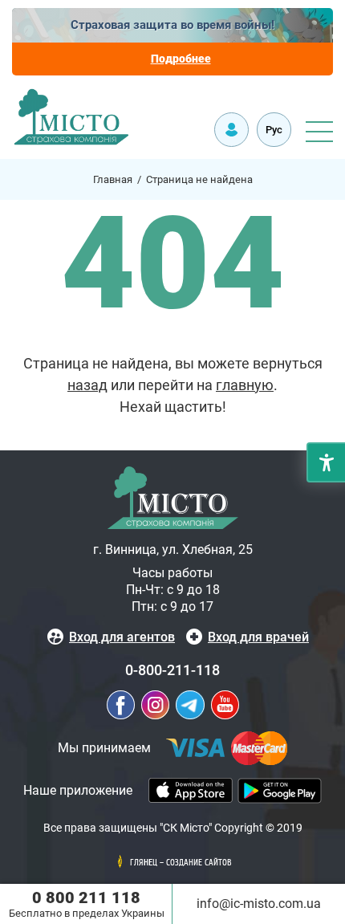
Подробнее (181, 58)
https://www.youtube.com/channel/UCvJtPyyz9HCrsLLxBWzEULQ (225, 704)
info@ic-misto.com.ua (259, 903)
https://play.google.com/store (279, 791)
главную (245, 385)
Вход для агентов (122, 637)
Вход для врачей (258, 637)
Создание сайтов (199, 863)
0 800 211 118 (86, 897)
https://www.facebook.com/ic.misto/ (121, 704)
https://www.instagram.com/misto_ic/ (155, 704)
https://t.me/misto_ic (190, 704)
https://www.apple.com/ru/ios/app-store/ (190, 790)
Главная (112, 179)
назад (87, 385)
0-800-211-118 (172, 669)
